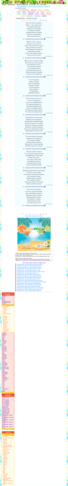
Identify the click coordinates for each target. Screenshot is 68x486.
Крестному (4, 350)
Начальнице (4, 364)
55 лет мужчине (5, 404)
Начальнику (4, 363)
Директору (4, 334)
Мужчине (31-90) (5, 412)
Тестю (3, 384)
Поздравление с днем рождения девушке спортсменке (34, 76)
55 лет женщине (5, 403)
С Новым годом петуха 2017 (8, 481)
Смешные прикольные (8, 437)
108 (40, 20)
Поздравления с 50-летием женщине (8, 418)
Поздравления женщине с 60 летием (7, 416)
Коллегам (5, 450)
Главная (4, 4)
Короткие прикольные (7, 446)
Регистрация (32, 4)
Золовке (4, 343)
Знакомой (19, 13)
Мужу (3, 360)
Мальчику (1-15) (5, 411)
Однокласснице (5, 368)
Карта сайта (43, 4)
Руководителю (5, 378)
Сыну (3, 383)
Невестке (4, 366)
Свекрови (4, 379)
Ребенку (4, 376)
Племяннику (5, 372)
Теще (3, 387)
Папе (3, 369)
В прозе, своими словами (6, 454)
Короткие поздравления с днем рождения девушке (29, 265)
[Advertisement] (34, 210)
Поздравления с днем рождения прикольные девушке (30, 264)
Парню (3, 371)
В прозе (24, 11)
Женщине (4, 340)
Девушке (24, 8)
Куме (3, 352)
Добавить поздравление (22, 4)
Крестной (4, 349)
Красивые (48, 11)
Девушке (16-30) (5, 408)
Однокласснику (5, 367)
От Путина (5, 436)
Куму (3, 353)
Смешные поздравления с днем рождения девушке (29, 267)
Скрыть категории (8, 392)
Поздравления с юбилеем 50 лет (7, 423)
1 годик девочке (5, 397)
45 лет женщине (5, 399)
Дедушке (4, 333)
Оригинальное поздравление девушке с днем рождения (35, 186)
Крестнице (4, 348)
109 (43, 20)
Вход (38, 4)
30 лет (3, 398)
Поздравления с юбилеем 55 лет (7, 425)
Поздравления (18, 8)
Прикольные (33, 9)
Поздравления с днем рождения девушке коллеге (28, 278)
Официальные (6, 451)
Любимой (44, 15)
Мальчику (4, 357)
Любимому (4, 355)
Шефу (3, 391)
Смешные (46, 9)
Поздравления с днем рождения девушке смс (27, 273)
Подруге (37, 13)
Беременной (30, 13)
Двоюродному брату (6, 302)
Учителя (4, 390)
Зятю (3, 344)
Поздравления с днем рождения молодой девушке (29, 274)
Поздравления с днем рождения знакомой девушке (29, 277)
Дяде (3, 338)
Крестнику (4, 347)
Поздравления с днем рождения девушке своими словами (31, 271)
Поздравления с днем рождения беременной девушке (29, 280)
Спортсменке (37, 15)
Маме (3, 359)
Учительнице (5, 388)
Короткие (40, 9)
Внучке (3, 300)
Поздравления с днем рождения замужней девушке (29, 284)
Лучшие (23, 15)
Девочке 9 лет (5, 407)
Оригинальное (29, 15)
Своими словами (31, 11)
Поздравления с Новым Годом (7, 435)
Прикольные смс (6, 449)
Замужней (48, 13)
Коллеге (24, 13)
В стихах (18, 11)
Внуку (3, 298)
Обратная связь (11, 4)
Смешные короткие (7, 444)
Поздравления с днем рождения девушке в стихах (29, 268)
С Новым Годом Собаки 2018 (8, 484)
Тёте (3, 386)
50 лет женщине (5, 401)
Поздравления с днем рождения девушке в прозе (28, 270)
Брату (3, 297)
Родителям (4, 377)
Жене (3, 339)
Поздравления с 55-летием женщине (8, 420)
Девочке (4, 303)
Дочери (3, 335)
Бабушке (4, 296)
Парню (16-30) (5, 413)
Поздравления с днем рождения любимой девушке (29, 290)
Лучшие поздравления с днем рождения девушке (28, 286)
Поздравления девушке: (24, 9)
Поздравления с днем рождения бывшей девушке (29, 283)
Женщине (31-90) (5, 409)
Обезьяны (5, 447)
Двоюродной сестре (6, 301)
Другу (3, 336)
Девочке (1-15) (5, 406)
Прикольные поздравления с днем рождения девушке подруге (32, 281)
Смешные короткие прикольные (7, 479)
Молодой (42, 11)
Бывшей (42, 13)
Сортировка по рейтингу (31, 18)
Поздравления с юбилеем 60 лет (7, 427)
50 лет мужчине (5, 402)
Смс (38, 11)
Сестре (3, 381)
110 (45, 20)
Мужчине (4, 362)
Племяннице (5, 373)
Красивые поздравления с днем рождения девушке (29, 276)
